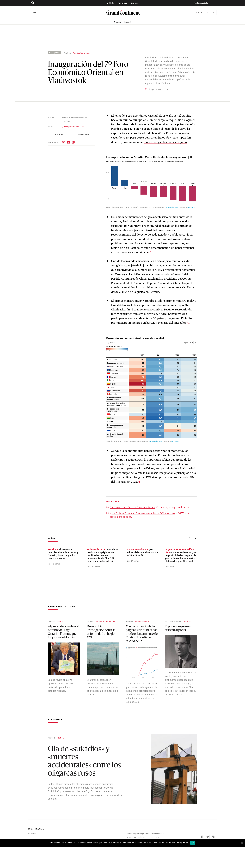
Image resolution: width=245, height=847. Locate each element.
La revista (32, 833)
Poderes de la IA (142, 621)
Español (127, 21)
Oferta (211, 12)
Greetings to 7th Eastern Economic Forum (132, 507)
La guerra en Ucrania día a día (110, 621)
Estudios (90, 621)
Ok (193, 843)
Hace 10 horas (93, 566)
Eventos (134, 3)
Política (60, 621)
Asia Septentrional (81, 52)
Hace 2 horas (54, 563)
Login (199, 12)
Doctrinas (122, 3)
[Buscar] (47, 3)
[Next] (195, 538)
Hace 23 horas (132, 560)
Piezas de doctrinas (173, 621)
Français (117, 21)
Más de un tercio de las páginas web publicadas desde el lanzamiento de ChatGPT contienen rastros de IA (142, 634)
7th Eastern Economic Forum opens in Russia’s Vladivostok (143, 513)
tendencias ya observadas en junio (165, 142)
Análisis (110, 3)
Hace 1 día (169, 566)
